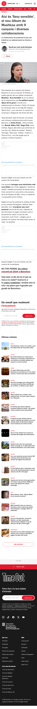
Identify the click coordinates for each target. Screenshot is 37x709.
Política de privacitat (8, 651)
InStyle (23, 651)
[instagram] (3, 617)
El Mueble (24, 648)
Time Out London (7, 682)
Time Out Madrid (7, 673)
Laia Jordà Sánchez (24, 47)
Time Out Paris (6, 689)
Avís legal (5, 648)
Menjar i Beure (18, 9)
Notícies (4, 9)
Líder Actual (25, 661)
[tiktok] (8, 617)
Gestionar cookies (7, 661)
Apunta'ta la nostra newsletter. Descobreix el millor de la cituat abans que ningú (18, 310)
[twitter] (18, 617)
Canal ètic (5, 658)
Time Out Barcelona (8, 669)
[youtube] (23, 617)
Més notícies (18, 544)
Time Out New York (8, 685)
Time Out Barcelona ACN (22, 49)
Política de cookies (7, 654)
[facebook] (13, 617)
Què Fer (10, 9)
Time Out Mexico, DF (8, 692)
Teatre (30, 9)
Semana (23, 644)
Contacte (4, 641)
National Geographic (27, 654)
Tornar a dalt (20, 567)
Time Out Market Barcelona (7, 677)
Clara (22, 658)
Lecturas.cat (25, 641)
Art (25, 9)
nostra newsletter (12, 283)
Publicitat (5, 644)
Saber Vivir (24, 664)
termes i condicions (7, 606)
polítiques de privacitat (15, 322)
